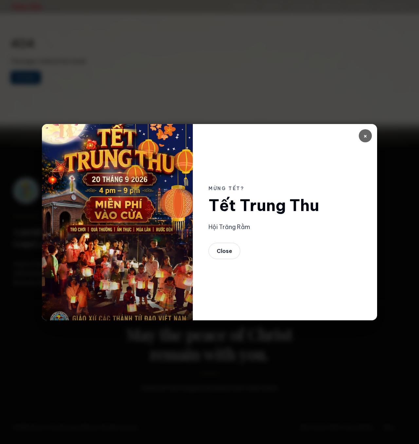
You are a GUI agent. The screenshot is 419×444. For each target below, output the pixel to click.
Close (224, 251)
